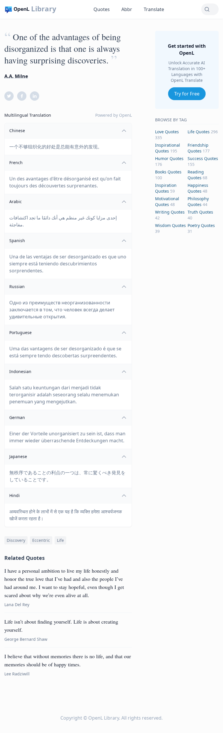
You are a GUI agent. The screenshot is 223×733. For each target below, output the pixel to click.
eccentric (41, 540)
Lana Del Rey (16, 604)
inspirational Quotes (167, 148)
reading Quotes (196, 174)
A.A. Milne (16, 76)
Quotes (101, 9)
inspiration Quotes (166, 188)
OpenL (125, 115)
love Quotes (167, 131)
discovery (16, 540)
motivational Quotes (167, 201)
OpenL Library (103, 718)
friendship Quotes (198, 148)
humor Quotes (169, 158)
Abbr (126, 9)
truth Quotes (200, 212)
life (60, 540)
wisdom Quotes (170, 225)
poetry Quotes (201, 225)
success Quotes (203, 158)
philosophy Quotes (198, 201)
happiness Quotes (198, 188)
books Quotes (168, 172)
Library (43, 8)
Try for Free (186, 93)
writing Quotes (170, 212)
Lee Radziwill (17, 674)
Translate (154, 9)
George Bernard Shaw (25, 639)
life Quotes (199, 131)
